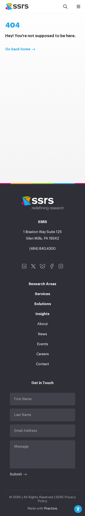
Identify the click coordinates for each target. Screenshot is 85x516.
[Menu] (78, 6)
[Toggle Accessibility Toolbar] (78, 509)
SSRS (17, 6)
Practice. (51, 508)
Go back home (17, 49)
